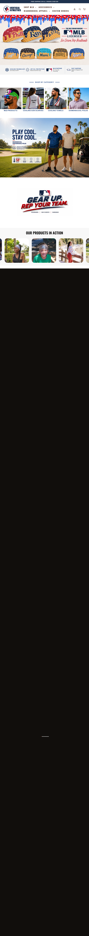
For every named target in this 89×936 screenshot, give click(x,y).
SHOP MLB (29, 7)
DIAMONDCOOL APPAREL (36, 11)
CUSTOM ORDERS (60, 11)
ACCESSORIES (46, 7)
